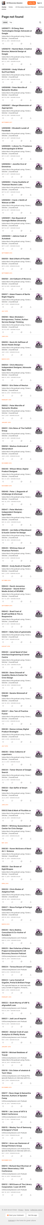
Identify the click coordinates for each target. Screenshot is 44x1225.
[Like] (3, 43)
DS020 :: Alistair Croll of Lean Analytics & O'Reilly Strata (15, 1033)
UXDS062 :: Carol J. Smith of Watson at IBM (14, 201)
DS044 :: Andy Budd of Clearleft (16, 566)
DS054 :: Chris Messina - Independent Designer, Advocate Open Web (16, 367)
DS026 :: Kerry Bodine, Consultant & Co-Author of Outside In (14, 932)
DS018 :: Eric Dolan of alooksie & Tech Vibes (16, 1071)
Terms (27, 1210)
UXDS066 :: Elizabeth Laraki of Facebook (15, 129)
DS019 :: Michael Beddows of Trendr (14, 1053)
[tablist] (7, 22)
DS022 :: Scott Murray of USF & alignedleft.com (15, 1004)
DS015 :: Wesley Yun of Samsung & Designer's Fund (16, 1128)
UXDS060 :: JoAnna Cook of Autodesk (14, 237)
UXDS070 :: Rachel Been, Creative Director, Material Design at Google (17, 51)
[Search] (40, 22)
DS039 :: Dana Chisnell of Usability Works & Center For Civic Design (14, 675)
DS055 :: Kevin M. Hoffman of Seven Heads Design (15, 343)
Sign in (39, 3)
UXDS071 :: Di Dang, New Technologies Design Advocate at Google (17, 30)
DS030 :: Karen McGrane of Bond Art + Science (16, 850)
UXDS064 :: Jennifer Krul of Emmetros (14, 165)
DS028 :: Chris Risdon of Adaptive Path (12, 890)
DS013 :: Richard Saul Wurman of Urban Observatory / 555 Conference (16, 1168)
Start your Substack (16, 1215)
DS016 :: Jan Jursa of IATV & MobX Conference (14, 1112)
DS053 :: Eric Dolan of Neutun (15, 385)
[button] (3, 7)
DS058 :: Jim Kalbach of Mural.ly (16, 279)
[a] (38, 31)
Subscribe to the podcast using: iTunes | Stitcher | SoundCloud (16, 37)
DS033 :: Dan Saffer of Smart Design (14, 789)
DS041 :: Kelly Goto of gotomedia (16, 632)
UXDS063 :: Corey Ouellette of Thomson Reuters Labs (15, 183)
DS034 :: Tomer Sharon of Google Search (16, 771)
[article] (22, 36)
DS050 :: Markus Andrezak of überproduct (15, 447)
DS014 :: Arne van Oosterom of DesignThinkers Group (15, 1144)
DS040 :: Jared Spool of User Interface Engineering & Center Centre (15, 654)
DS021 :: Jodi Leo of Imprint (14, 1019)
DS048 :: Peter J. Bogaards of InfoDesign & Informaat (15, 492)
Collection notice (36, 1210)
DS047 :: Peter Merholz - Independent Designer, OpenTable (13, 512)
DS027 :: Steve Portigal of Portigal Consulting (17, 908)
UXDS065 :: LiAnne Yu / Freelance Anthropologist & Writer (17, 147)
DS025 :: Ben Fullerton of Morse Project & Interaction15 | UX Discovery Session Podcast (16, 950)
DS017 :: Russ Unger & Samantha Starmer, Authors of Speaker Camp (16, 1095)
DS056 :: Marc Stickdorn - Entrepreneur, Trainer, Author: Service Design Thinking (15, 319)
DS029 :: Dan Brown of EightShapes (12, 867)
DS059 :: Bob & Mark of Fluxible (16, 259)
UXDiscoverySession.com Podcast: (14, 938)
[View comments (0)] (12, 43)
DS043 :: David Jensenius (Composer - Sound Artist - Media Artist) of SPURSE (14, 588)
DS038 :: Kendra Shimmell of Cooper (14, 694)
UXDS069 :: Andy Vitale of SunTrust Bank (13, 70)
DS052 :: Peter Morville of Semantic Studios (13, 406)
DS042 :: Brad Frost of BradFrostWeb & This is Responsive (12, 614)
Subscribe (31, 3)
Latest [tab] (5, 22)
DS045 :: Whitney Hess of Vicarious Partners (13, 549)
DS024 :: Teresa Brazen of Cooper (17, 967)
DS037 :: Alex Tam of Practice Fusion (15, 712)
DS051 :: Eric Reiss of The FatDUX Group (16, 429)
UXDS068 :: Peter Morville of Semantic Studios (14, 88)
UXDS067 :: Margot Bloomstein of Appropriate (17, 106)
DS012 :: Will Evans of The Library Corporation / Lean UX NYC (17, 1185)
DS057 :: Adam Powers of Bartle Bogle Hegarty (16, 295)
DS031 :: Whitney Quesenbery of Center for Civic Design (16, 827)
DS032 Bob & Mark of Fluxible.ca (16, 810)
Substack (11, 1220)
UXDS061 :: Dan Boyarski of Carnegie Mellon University (14, 219)
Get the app (32, 1215)
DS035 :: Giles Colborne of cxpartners (13, 753)
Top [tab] (11, 22)
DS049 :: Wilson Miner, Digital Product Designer (15, 470)
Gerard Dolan (15, 41)
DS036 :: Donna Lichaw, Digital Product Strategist (15, 730)
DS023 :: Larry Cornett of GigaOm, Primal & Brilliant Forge (16, 981)
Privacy (20, 1210)
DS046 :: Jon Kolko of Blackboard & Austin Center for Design (16, 531)
